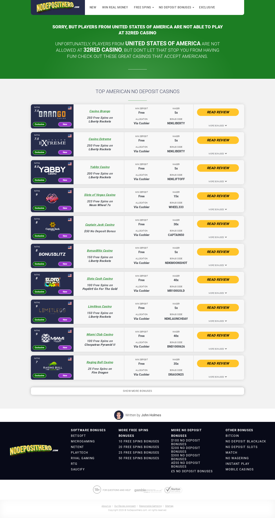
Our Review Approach (125, 506)
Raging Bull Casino (99, 362)
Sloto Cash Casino (100, 278)
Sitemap (169, 506)
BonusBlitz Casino (100, 250)
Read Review (218, 112)
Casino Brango (99, 111)
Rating (37, 107)
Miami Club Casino (99, 334)
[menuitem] (88, 430)
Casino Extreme (99, 139)
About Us (106, 506)
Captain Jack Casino (99, 224)
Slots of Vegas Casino (99, 195)
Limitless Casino (99, 306)
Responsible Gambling (150, 506)
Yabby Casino (99, 167)
